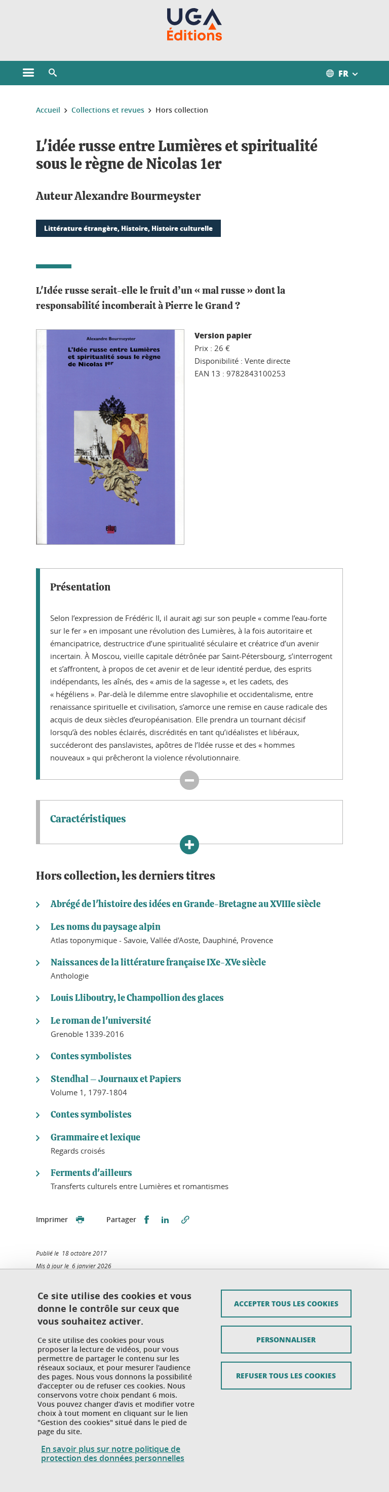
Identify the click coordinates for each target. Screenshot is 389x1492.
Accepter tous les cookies (286, 1303)
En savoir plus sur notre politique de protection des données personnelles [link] (112, 1453)
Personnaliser (286, 1339)
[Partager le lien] (185, 1220)
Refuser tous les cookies (286, 1375)
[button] (53, 73)
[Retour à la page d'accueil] (194, 24)
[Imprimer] (80, 1220)
